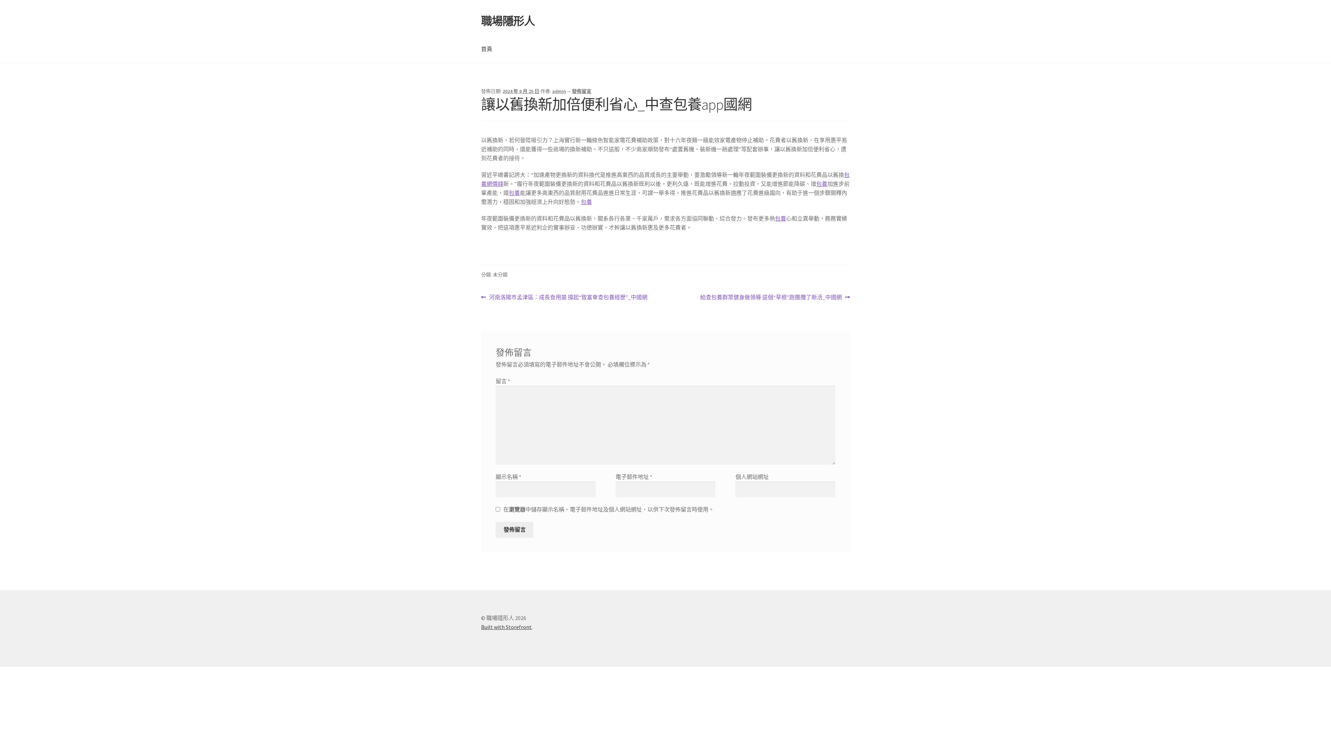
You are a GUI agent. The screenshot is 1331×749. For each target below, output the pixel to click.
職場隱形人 (508, 21)
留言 (503, 381)
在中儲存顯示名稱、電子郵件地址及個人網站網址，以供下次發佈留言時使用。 (608, 509)
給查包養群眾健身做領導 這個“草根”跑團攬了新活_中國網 (771, 297)
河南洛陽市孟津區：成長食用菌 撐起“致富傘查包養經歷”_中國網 (568, 297)
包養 (821, 183)
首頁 (486, 48)
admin (559, 91)
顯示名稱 (508, 476)
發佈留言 (581, 91)
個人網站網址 (752, 476)
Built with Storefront (506, 626)
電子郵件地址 (634, 476)
